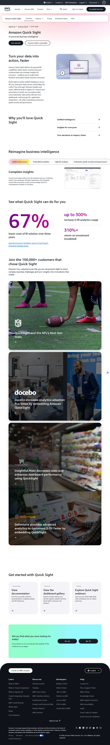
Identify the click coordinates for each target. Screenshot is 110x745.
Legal (82, 708)
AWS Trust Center (39, 692)
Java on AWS (61, 700)
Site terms (19, 735)
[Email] (100, 728)
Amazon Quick (23, 26)
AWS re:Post (84, 692)
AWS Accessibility (86, 704)
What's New (13, 707)
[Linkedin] (83, 728)
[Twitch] (90, 728)
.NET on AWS (61, 692)
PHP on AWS (61, 704)
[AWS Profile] (104, 2)
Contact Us (84, 684)
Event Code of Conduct (89, 712)
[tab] (19, 161)
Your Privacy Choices (32, 735)
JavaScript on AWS (63, 708)
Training (35, 688)
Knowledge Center (87, 696)
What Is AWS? (14, 684)
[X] (76, 728)
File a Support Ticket (88, 688)
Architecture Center (39, 700)
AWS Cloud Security (16, 703)
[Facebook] (80, 728)
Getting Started (38, 684)
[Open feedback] (108, 372)
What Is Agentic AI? (16, 692)
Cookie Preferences (15, 739)
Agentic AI (12, 26)
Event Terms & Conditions (90, 717)
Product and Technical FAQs (42, 704)
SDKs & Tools (61, 688)
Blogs (11, 711)
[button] (29, 9)
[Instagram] (87, 728)
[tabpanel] (55, 178)
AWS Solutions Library (40, 696)
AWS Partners (37, 712)
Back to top (53, 721)
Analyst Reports (38, 708)
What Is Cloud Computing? (19, 688)
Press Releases (14, 715)
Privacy (11, 735)
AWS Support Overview (89, 700)
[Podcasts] (97, 728)
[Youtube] (94, 728)
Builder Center (61, 684)
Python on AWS (62, 696)
